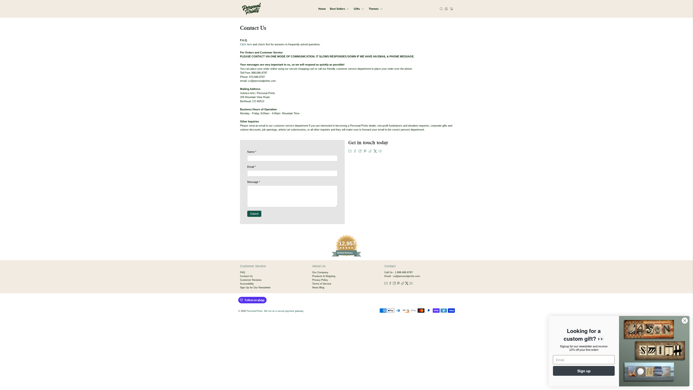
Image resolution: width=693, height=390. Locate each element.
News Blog (318, 287)
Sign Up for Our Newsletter (255, 287)
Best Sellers (337, 8)
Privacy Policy (320, 279)
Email (251, 166)
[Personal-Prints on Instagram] (360, 151)
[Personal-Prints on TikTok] (370, 151)
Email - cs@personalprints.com (402, 276)
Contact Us (246, 276)
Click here (246, 44)
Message (253, 181)
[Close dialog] (685, 320)
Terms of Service (321, 283)
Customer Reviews (250, 279)
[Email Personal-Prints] (350, 151)
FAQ (242, 272)
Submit (254, 213)
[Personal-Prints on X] (375, 151)
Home (322, 8)
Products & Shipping (323, 276)
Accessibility (247, 283)
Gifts (357, 8)
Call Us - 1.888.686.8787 (398, 272)
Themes (374, 8)
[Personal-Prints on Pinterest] (365, 151)
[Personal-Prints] (251, 9)
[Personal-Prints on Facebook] (355, 151)
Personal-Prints (255, 311)
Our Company (320, 272)
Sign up (583, 370)
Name (251, 151)
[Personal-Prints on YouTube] (380, 151)
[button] (451, 9)
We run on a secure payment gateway (284, 311)
